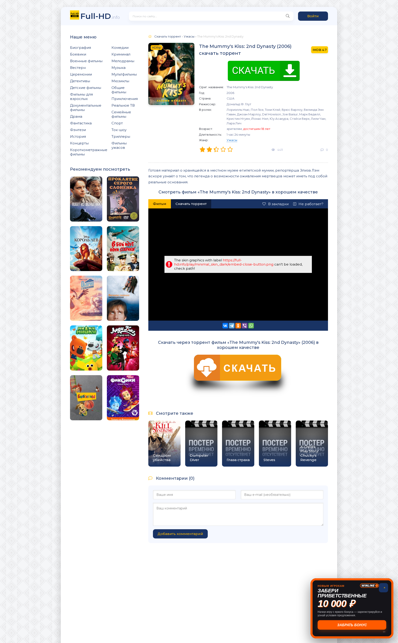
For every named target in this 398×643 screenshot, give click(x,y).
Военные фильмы (86, 61)
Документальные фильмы (85, 107)
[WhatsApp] (251, 325)
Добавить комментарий (180, 534)
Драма (76, 116)
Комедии (120, 47)
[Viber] (244, 325)
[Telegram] (231, 325)
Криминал (120, 54)
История (78, 136)
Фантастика (81, 123)
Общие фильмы (118, 89)
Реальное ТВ (123, 105)
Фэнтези (78, 130)
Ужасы (232, 140)
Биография (80, 47)
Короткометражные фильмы (88, 152)
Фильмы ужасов (119, 145)
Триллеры (120, 136)
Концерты (79, 143)
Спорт (117, 123)
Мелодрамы (122, 61)
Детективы (80, 81)
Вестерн (78, 67)
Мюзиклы (120, 81)
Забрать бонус (352, 625)
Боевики (78, 54)
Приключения (124, 98)
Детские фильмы (85, 87)
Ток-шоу (118, 130)
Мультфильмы (124, 74)
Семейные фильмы (121, 114)
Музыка (118, 67)
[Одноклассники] (238, 325)
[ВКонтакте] (225, 325)
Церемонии (81, 74)
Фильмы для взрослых (81, 96)
